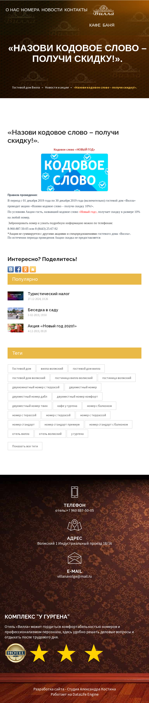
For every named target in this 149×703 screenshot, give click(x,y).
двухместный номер (83, 387)
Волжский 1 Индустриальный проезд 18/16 (74, 543)
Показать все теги (25, 446)
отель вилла (20, 434)
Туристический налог (49, 293)
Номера (30, 9)
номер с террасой (58, 415)
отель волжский (50, 434)
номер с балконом (99, 406)
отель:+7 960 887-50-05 (74, 510)
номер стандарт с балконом (108, 424)
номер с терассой (24, 415)
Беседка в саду (43, 310)
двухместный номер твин (30, 406)
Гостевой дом (21, 368)
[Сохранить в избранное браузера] (33, 269)
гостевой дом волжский (28, 378)
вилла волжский (52, 368)
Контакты (75, 9)
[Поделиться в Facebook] (18, 269)
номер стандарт (23, 424)
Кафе (95, 25)
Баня (108, 25)
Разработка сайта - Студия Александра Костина (74, 689)
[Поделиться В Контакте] (11, 269)
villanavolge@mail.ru (74, 576)
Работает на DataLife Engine (75, 694)
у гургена (77, 434)
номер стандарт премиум (62, 424)
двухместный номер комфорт (77, 396)
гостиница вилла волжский (74, 378)
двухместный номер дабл (29, 396)
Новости (52, 9)
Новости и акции (57, 87)
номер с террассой (93, 415)
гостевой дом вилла (86, 368)
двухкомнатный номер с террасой (35, 387)
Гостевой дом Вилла (26, 87)
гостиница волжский (116, 378)
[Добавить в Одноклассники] (25, 269)
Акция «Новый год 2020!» (52, 326)
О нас (12, 9)
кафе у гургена (67, 406)
